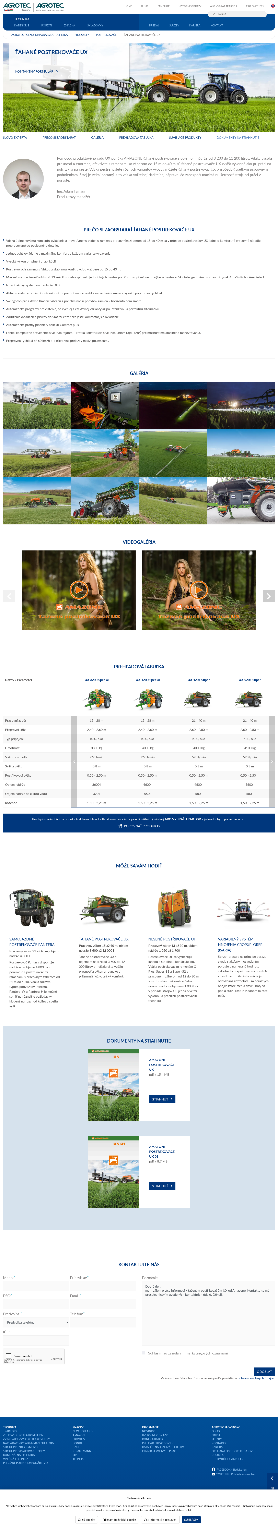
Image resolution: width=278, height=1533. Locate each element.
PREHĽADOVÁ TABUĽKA (136, 137)
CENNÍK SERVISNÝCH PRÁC (159, 1451)
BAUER (77, 1447)
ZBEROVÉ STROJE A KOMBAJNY (23, 1435)
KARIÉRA (217, 1447)
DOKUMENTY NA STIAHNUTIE (238, 137)
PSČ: (7, 1295)
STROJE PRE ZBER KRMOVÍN (20, 1447)
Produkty (81, 35)
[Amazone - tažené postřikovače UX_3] (199, 590)
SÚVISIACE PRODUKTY (185, 137)
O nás (145, 6)
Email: (75, 1295)
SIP (75, 1455)
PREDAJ (216, 1435)
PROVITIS (79, 1439)
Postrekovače (106, 35)
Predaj (154, 25)
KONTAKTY (219, 1443)
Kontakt (217, 25)
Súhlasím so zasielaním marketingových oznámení (188, 1353)
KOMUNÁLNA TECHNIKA (19, 1455)
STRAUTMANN (82, 1451)
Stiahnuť (160, 1099)
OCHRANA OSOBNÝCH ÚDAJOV (232, 1451)
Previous (9, 596)
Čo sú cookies (86, 1520)
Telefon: (76, 1313)
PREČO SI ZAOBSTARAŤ (59, 137)
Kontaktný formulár (34, 71)
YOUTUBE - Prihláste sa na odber (235, 1474)
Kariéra (194, 25)
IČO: (6, 1331)
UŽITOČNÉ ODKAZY (154, 1435)
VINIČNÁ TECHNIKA (15, 1459)
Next (269, 596)
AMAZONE (79, 1435)
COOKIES (217, 1455)
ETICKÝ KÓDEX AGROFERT (228, 1459)
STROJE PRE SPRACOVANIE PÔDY (24, 1451)
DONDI (77, 1443)
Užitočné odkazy (189, 6)
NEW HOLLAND (83, 1431)
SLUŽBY (217, 1439)
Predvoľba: (12, 1313)
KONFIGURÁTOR (152, 1439)
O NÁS (216, 1431)
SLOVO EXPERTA (15, 137)
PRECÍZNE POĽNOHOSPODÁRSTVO (25, 1463)
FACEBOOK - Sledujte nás (232, 1469)
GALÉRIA (97, 137)
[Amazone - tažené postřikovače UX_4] (79, 590)
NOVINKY (148, 1431)
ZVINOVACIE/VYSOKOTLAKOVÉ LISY (26, 1439)
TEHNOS (78, 1459)
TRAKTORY (10, 1431)
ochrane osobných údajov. (256, 1378)
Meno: (8, 1277)
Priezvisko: (78, 1277)
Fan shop (164, 6)
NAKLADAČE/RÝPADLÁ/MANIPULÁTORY (28, 1443)
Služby (174, 25)
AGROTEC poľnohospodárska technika (39, 35)
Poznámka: (151, 1277)
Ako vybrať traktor (223, 6)
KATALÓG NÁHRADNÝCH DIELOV (163, 1447)
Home (128, 6)
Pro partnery (255, 6)
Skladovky (95, 25)
